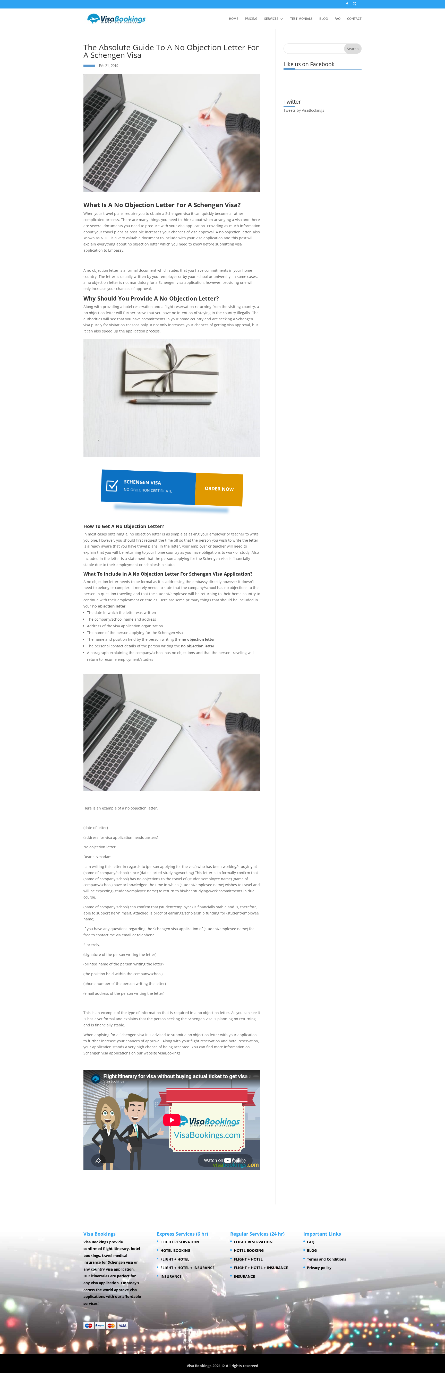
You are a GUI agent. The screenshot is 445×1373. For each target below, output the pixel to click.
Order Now (219, 488)
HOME (233, 19)
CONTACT (354, 19)
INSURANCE (171, 1276)
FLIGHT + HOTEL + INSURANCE (187, 1267)
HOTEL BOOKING (175, 1250)
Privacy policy (319, 1267)
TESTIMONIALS (301, 19)
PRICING (251, 19)
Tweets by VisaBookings (304, 110)
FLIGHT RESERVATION (179, 1241)
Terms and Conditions (326, 1259)
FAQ (337, 19)
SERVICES (271, 19)
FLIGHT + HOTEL (174, 1259)
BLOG (323, 19)
